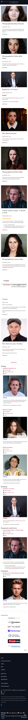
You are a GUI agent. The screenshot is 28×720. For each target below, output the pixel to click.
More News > (14, 362)
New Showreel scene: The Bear (12, 344)
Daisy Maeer (15, 29)
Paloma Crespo (17, 63)
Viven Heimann (15, 441)
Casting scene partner (5, 660)
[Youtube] (2, 692)
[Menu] (2, 1)
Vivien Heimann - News (8, 413)
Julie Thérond (7, 266)
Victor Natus (9, 479)
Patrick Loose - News (6, 347)
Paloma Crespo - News (6, 61)
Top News (3, 669)
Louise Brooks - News (6, 175)
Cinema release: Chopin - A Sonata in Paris (13, 530)
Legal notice (3, 673)
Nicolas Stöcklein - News (7, 215)
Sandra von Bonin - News (7, 92)
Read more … (5, 34)
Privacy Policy (4, 676)
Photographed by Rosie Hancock (13, 24)
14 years (5, 299)
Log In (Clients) (4, 679)
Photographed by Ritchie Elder (12, 172)
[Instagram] (4, 692)
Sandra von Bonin (14, 97)
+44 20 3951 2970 (6, 690)
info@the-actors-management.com (19, 690)
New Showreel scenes (9, 133)
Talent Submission (5, 686)
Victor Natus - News (8, 451)
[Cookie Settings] (3, 717)
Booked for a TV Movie (10, 89)
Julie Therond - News (6, 262)
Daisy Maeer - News (6, 26)
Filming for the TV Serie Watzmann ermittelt (13, 573)
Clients (2, 663)
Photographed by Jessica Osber (12, 259)
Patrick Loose (8, 349)
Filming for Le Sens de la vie (9, 368)
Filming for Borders (7, 409)
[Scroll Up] (25, 715)
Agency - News (5, 302)
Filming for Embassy (8, 447)
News (2, 666)
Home (2, 658)
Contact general (4, 683)
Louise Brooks (12, 177)
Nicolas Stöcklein (11, 227)
